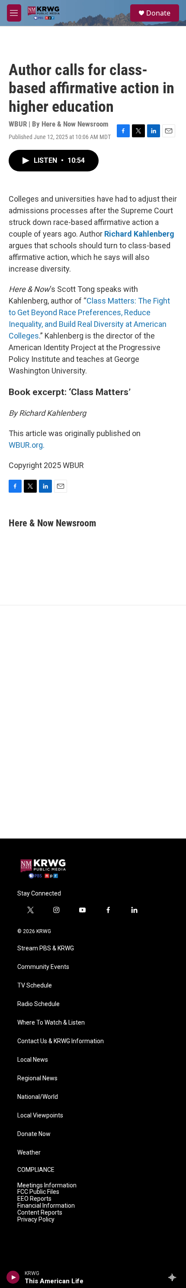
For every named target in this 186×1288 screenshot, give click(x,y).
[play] (13, 1277)
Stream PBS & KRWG (45, 948)
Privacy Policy (36, 1219)
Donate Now (34, 1134)
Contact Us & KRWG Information (60, 1041)
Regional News (37, 1078)
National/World (37, 1097)
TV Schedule (34, 985)
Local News (32, 1060)
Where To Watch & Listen (51, 1022)
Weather (29, 1152)
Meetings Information (47, 1185)
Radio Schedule (38, 1004)
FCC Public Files (38, 1192)
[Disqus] (93, 722)
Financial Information (46, 1206)
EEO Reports (34, 1199)
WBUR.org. (27, 444)
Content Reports (39, 1212)
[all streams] (174, 1277)
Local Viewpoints (40, 1115)
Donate (158, 13)
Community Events (43, 967)
